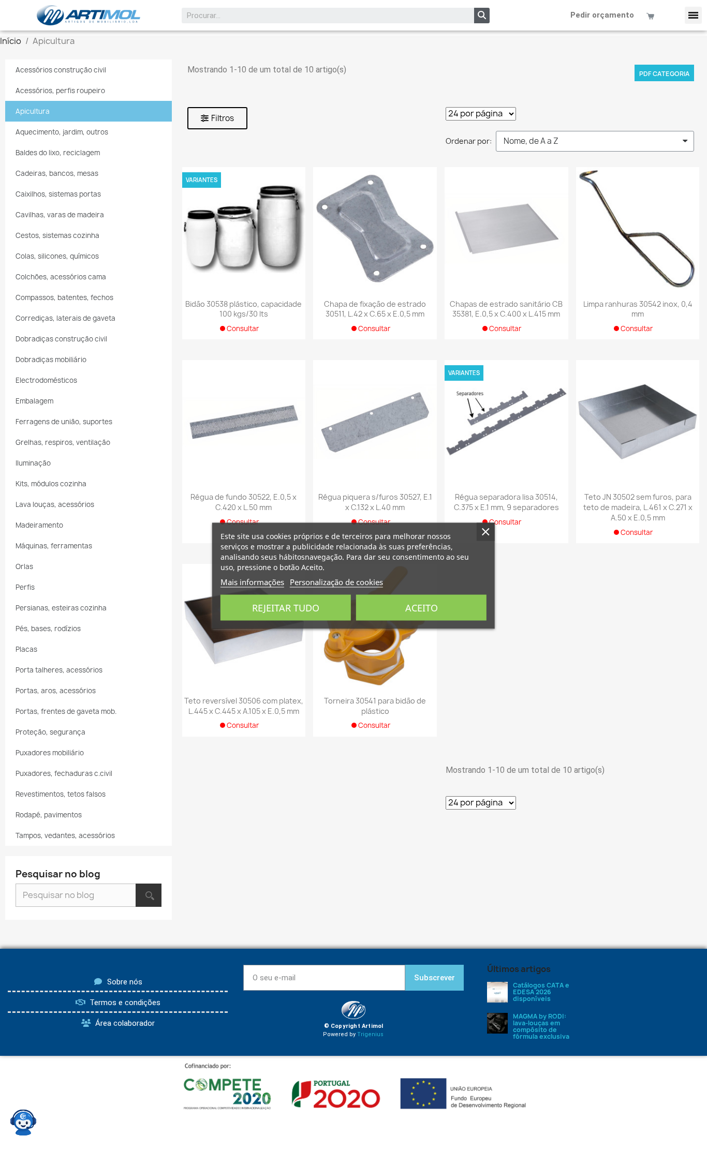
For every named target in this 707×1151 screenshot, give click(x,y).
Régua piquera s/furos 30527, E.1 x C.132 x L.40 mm (375, 502)
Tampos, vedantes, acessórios (65, 835)
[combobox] (321, 15)
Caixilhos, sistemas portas (58, 194)
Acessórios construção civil (61, 69)
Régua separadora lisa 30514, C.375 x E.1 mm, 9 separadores (506, 502)
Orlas (24, 566)
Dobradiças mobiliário (51, 359)
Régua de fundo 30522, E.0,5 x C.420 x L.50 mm (243, 502)
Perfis (25, 587)
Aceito (421, 607)
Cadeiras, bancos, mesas (57, 173)
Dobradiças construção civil (61, 338)
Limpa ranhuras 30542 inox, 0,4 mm (638, 309)
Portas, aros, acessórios (56, 690)
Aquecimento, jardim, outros (62, 132)
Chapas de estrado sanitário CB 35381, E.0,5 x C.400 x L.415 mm (506, 309)
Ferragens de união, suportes (64, 421)
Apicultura (33, 111)
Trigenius (370, 1034)
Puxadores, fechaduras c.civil (64, 773)
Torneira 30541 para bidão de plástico (375, 706)
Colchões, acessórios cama (61, 276)
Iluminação (33, 463)
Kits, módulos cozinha (51, 483)
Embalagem (34, 401)
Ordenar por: (469, 141)
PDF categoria (664, 73)
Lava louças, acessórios (55, 504)
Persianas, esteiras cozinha (61, 607)
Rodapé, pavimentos (49, 814)
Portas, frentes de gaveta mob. (66, 711)
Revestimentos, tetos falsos (61, 794)
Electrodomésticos (46, 380)
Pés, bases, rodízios (48, 628)
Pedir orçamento (602, 15)
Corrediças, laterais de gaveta (65, 318)
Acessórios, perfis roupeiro (60, 90)
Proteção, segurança (50, 732)
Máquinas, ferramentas (54, 545)
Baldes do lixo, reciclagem (58, 152)
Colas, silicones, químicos (57, 256)
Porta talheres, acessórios (59, 670)
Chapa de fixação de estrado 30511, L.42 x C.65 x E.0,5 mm (375, 309)
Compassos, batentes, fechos (64, 297)
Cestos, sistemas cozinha (57, 235)
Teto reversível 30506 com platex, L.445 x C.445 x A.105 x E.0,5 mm (243, 706)
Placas (26, 649)
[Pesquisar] (482, 15)
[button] (693, 15)
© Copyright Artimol (354, 1026)
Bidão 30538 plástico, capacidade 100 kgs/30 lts (243, 309)
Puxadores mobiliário (50, 752)
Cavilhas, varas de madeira (60, 214)
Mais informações (252, 581)
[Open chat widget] (23, 1122)
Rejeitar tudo (285, 607)
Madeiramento (39, 525)
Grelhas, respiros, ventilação (63, 442)
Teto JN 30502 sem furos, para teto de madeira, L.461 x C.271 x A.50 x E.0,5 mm (638, 507)
